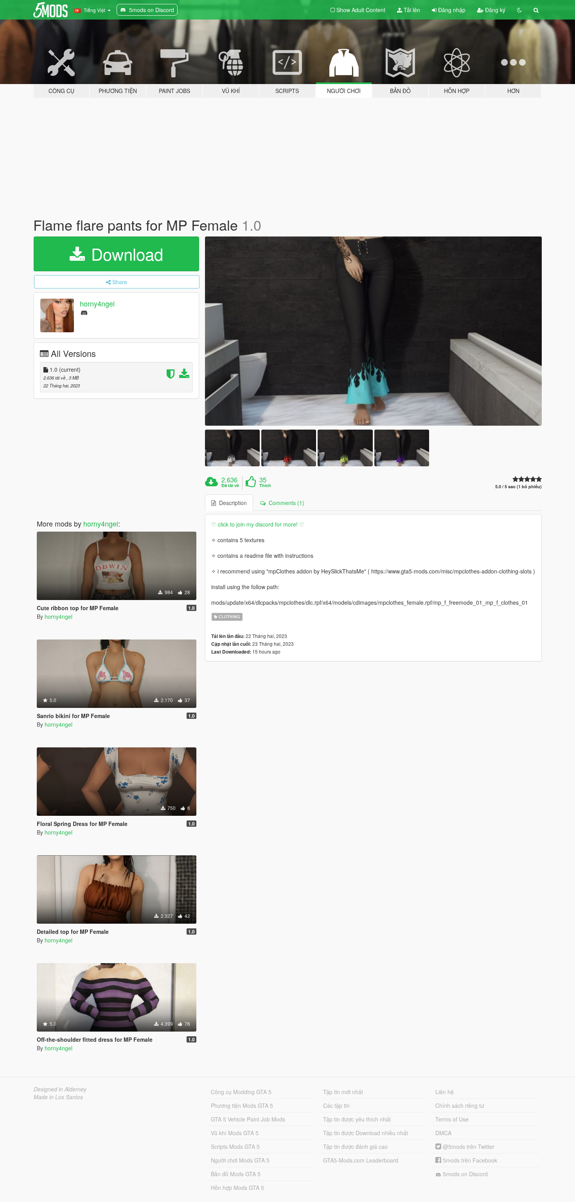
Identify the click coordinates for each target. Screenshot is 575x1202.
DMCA (443, 1133)
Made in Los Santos (58, 1097)
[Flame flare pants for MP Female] (373, 331)
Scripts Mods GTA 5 (235, 1146)
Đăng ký (494, 10)
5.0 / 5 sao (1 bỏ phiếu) (518, 486)
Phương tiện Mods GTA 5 (242, 1105)
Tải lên (411, 10)
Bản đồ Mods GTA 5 (236, 1174)
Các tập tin (336, 1105)
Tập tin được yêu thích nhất (357, 1119)
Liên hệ (444, 1092)
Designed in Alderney (60, 1089)
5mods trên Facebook (469, 1160)
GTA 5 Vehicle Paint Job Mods (248, 1119)
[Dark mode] (519, 10)
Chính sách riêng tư (459, 1105)
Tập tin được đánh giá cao (355, 1146)
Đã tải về (230, 485)
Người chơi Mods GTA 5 (240, 1160)
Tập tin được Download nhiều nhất (365, 1133)
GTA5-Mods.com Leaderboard (360, 1160)
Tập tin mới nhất (343, 1092)
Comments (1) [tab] (285, 503)
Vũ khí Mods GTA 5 (235, 1133)
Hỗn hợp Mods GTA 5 (237, 1187)
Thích (265, 485)
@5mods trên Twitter (467, 1146)
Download (124, 253)
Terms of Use (452, 1119)
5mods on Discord (464, 1174)
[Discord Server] (84, 312)
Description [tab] (231, 503)
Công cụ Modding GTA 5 (241, 1092)
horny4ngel (97, 303)
